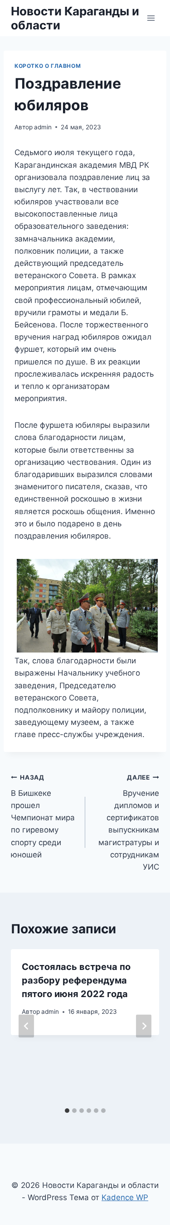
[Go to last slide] (26, 1026)
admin (43, 127)
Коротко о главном (48, 65)
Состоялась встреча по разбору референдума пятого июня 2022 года (76, 980)
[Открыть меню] (150, 18)
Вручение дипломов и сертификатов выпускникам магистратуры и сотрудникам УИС (128, 822)
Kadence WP (125, 1197)
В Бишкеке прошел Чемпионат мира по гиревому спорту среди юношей (43, 816)
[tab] (67, 1110)
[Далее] (143, 1026)
